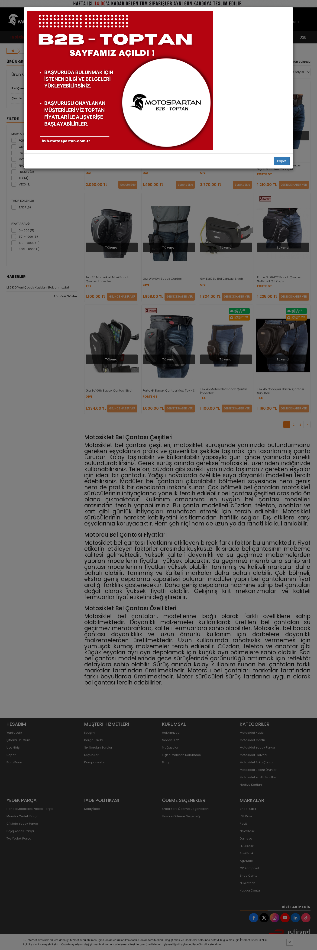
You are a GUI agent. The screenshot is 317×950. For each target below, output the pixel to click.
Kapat (282, 161)
